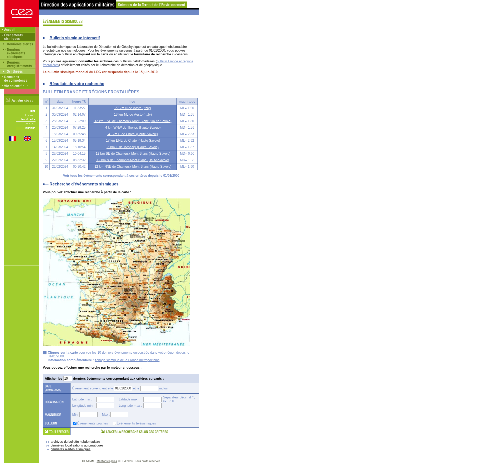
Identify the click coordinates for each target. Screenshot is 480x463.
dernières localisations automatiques (77, 445)
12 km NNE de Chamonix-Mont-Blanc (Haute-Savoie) (132, 166)
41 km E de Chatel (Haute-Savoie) (132, 134)
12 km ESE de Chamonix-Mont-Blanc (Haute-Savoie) (132, 121)
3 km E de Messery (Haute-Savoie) (132, 147)
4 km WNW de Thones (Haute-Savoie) (132, 127)
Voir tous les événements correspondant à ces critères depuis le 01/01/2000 (121, 175)
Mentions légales (107, 460)
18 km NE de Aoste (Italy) (132, 114)
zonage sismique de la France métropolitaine (127, 360)
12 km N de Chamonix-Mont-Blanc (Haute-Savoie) (132, 160)
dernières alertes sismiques (70, 449)
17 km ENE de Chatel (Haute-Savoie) (132, 140)
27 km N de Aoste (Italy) (132, 108)
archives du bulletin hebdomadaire (75, 441)
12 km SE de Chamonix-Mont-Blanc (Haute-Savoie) (132, 153)
